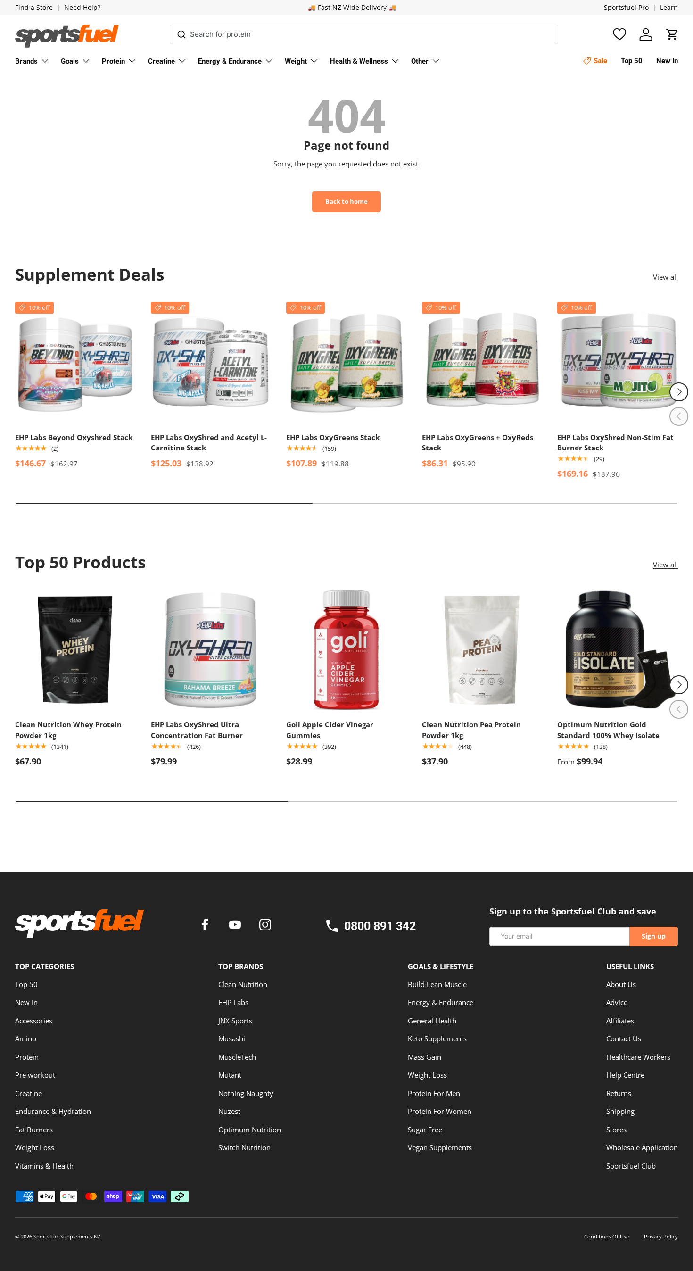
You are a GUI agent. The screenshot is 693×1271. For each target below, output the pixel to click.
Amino (25, 1038)
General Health (432, 1020)
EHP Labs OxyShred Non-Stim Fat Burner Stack (615, 442)
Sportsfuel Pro (626, 7)
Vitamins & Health (44, 1166)
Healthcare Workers (638, 1057)
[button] (672, 34)
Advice (616, 1002)
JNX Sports (235, 1020)
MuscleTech (237, 1057)
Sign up (654, 935)
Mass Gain (424, 1057)
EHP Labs (233, 1002)
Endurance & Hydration (53, 1111)
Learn (669, 7)
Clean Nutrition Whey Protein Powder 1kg (68, 730)
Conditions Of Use (606, 1236)
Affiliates (620, 1020)
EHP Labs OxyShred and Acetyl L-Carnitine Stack (209, 442)
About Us (621, 984)
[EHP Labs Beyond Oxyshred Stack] (75, 362)
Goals (70, 61)
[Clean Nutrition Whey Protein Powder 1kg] (75, 650)
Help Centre (625, 1075)
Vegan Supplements (440, 1147)
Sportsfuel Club (631, 1166)
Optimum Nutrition (249, 1129)
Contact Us (623, 1038)
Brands (26, 61)
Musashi (231, 1038)
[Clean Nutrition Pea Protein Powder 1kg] (482, 650)
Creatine (161, 61)
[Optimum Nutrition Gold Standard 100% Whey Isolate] (617, 650)
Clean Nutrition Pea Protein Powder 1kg (471, 730)
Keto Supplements (437, 1038)
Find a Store (34, 7)
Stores (616, 1129)
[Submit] (181, 33)
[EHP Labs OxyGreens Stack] (346, 362)
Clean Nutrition (242, 984)
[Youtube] (237, 925)
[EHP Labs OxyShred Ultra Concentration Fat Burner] (211, 650)
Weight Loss (34, 1147)
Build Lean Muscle (437, 984)
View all (665, 277)
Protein (113, 61)
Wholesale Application (642, 1147)
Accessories (33, 1020)
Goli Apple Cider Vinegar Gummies (329, 730)
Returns (618, 1093)
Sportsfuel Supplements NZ (66, 1236)
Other (420, 61)
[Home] (79, 926)
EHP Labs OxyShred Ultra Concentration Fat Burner (197, 730)
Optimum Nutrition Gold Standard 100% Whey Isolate (608, 730)
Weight (296, 61)
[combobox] (364, 34)
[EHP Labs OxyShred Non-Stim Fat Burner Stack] (617, 362)
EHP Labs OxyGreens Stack (333, 437)
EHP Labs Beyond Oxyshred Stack (73, 437)
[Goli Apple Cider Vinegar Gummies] (346, 650)
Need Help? (82, 7)
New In (26, 1002)
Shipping (620, 1111)
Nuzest (229, 1111)
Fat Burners (34, 1129)
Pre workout (35, 1075)
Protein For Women (439, 1111)
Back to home (346, 201)
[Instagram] (265, 925)
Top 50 (26, 984)
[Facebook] (206, 925)
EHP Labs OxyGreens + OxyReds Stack (477, 442)
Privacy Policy (661, 1236)
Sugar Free (425, 1129)
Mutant (229, 1075)
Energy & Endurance (230, 61)
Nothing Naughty (245, 1093)
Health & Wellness (359, 61)
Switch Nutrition (244, 1147)
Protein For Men (434, 1093)
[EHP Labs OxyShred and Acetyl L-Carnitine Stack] (211, 362)
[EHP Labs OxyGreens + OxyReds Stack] (482, 362)
